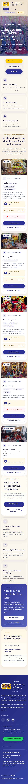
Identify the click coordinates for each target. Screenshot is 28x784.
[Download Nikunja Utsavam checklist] (22, 280)
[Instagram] (8, 720)
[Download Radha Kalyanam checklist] (22, 210)
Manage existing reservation (14, 227)
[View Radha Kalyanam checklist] (19, 210)
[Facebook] (3, 720)
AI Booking (13, 9)
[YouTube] (13, 720)
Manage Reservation (10, 12)
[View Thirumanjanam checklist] (19, 345)
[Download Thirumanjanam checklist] (22, 345)
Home (6, 9)
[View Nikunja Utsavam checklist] (19, 280)
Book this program (13, 223)
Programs (21, 9)
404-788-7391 (7, 652)
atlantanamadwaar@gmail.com (12, 649)
